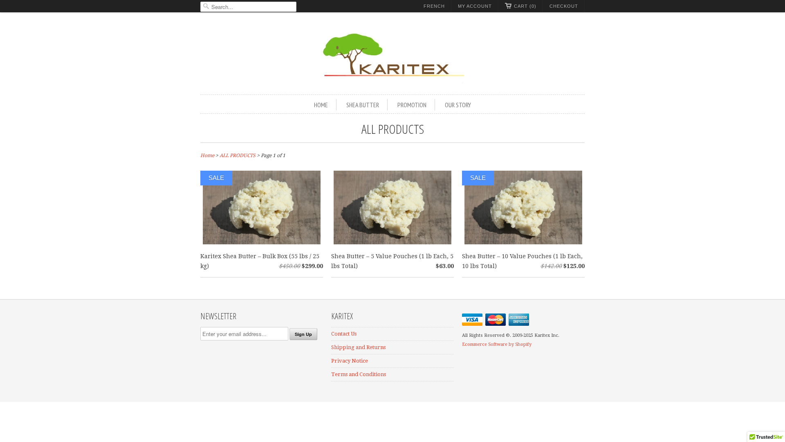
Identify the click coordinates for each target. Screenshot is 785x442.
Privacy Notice (349, 361)
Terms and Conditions (358, 374)
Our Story (458, 105)
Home (321, 105)
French (434, 6)
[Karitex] (392, 54)
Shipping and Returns (358, 347)
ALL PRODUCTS (392, 129)
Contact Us (344, 334)
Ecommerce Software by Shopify (497, 344)
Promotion (411, 105)
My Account (475, 6)
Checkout (564, 6)
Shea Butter (362, 105)
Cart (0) (525, 6)
